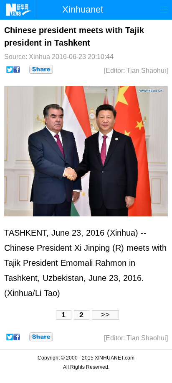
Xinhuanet (82, 9)
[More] (41, 69)
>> (105, 315)
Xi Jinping (92, 247)
